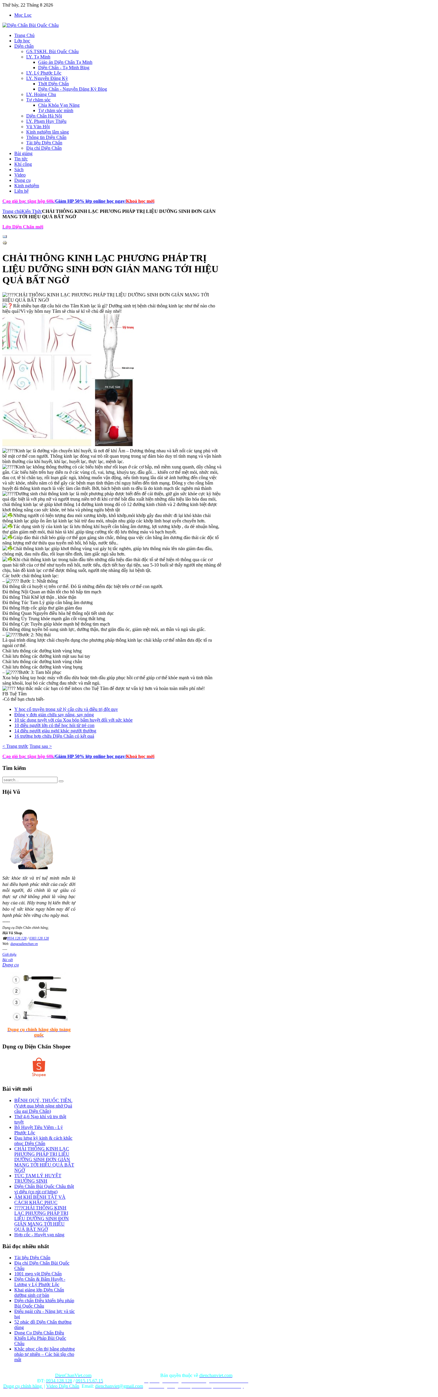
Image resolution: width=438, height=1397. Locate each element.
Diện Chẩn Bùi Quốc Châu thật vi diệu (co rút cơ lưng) (44, 1189)
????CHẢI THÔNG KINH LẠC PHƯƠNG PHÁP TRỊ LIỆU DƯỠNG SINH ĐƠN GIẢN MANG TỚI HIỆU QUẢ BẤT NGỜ (41, 1218)
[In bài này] (4, 243)
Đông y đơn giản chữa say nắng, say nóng (54, 714)
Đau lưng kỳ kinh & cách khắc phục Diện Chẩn (43, 1140)
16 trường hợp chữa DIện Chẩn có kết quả (54, 736)
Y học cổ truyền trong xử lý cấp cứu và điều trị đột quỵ (66, 709)
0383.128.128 (39, 938)
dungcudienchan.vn (24, 944)
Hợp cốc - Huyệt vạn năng (39, 1234)
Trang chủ (11, 211)
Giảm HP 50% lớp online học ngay (89, 201)
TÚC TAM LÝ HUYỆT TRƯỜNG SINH (37, 1178)
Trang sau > (40, 746)
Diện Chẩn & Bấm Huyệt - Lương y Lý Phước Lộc (39, 1282)
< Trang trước (15, 746)
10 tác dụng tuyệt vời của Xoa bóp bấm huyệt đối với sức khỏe (73, 720)
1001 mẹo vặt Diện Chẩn (38, 1273)
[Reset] (61, 781)
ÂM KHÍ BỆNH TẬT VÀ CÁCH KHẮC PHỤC (40, 1200)
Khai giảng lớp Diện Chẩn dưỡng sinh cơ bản (39, 1292)
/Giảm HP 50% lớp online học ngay (89, 756)
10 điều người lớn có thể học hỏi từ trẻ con (54, 725)
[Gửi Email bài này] (4, 237)
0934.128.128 (17, 938)
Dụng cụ (10, 964)
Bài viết (7, 960)
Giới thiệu (9, 954)
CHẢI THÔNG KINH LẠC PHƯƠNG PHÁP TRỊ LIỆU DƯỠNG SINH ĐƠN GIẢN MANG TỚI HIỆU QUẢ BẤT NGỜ (44, 1159)
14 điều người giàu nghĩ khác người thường (55, 730)
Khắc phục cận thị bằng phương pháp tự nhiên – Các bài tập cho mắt (44, 1354)
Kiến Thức (31, 211)
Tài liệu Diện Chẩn (32, 1257)
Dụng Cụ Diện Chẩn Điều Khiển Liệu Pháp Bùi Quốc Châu (40, 1338)
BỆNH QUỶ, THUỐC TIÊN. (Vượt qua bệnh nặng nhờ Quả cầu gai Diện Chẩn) (43, 1106)
